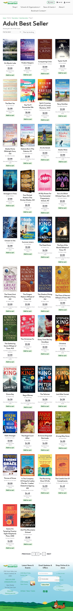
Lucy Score (28, 341)
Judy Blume (28, 244)
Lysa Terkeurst (11, 105)
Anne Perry (28, 440)
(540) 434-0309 (10, 579)
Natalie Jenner (45, 344)
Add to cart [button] (10, 75)
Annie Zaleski (63, 63)
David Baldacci (10, 196)
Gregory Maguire (63, 198)
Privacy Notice (33, 605)
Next (49, 554)
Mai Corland (28, 202)
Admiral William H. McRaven (45, 64)
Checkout (60, 586)
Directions (10, 591)
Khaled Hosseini (28, 534)
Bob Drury (7, 480)
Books (59, 576)
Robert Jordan (63, 252)
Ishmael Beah (63, 438)
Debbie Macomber (63, 106)
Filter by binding (28, 32)
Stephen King (46, 247)
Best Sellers (15, 18)
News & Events (48, 7)
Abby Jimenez (28, 109)
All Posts (23, 591)
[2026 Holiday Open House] (32, 583)
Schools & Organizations (30, 7)
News (28, 591)
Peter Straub (49, 396)
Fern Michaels (28, 65)
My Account (61, 589)
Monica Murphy (45, 203)
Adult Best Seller (23, 18)
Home (4, 18)
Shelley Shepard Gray (45, 150)
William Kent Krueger (45, 110)
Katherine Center (11, 438)
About (61, 7)
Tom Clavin (13, 480)
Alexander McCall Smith (28, 490)
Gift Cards (60, 580)
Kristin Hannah (11, 65)
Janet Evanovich (10, 538)
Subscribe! (45, 585)
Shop (14, 7)
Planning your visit (10, 593)
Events (33, 591)
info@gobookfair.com (10, 582)
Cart (59, 583)
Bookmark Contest (38, 11)
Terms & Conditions (8, 605)
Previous (26, 554)
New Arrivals (61, 573)
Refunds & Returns (21, 605)
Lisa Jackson (10, 243)
